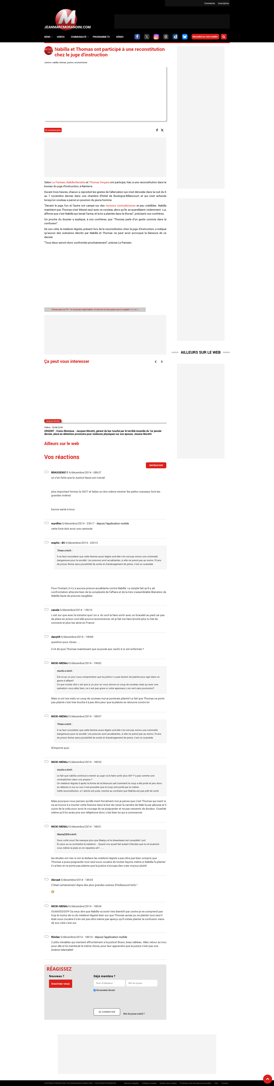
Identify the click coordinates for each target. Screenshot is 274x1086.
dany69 (55, 637)
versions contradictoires (121, 205)
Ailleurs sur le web (201, 352)
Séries (120, 36)
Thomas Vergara (99, 182)
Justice (47, 62)
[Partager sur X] (163, 130)
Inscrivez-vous (60, 983)
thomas (62, 62)
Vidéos (61, 36)
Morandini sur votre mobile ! (205, 36)
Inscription (223, 3)
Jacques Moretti (53, 421)
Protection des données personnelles (195, 1083)
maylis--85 (58, 543)
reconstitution (80, 62)
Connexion (209, 3)
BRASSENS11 (59, 472)
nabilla (55, 62)
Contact (224, 1083)
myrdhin (56, 523)
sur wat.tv (95, 309)
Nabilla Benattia (75, 182)
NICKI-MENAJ (59, 663)
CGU (216, 1083)
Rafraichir (156, 465)
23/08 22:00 (57, 427)
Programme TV (101, 36)
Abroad (55, 880)
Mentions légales (131, 1083)
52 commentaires (53, 130)
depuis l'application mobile (113, 523)
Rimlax (55, 937)
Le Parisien (58, 182)
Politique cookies (149, 1083)
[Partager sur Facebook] (157, 130)
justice (70, 62)
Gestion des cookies (168, 1083)
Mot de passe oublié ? (134, 1013)
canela (55, 610)
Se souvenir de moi (105, 990)
